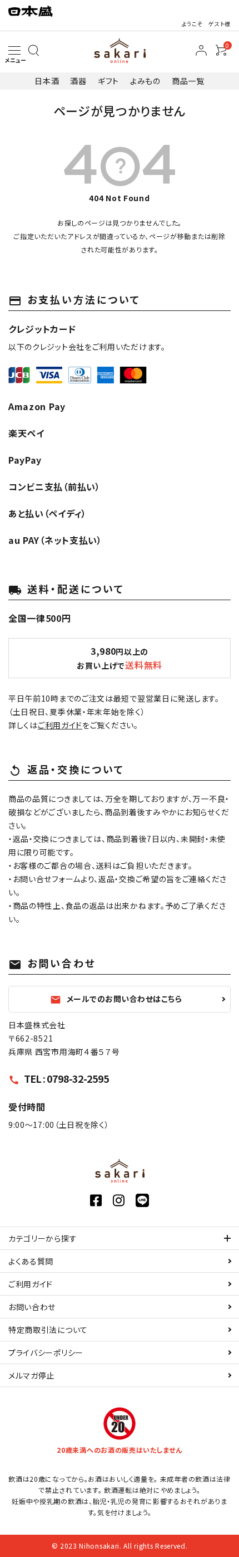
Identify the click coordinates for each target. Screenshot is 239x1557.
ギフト (108, 80)
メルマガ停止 (31, 1375)
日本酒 (46, 80)
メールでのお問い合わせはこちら (116, 999)
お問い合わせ (32, 1306)
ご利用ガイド (60, 725)
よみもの (145, 80)
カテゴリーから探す (42, 1238)
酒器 (78, 80)
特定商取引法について (48, 1329)
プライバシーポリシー (45, 1352)
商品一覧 (188, 80)
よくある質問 (30, 1261)
